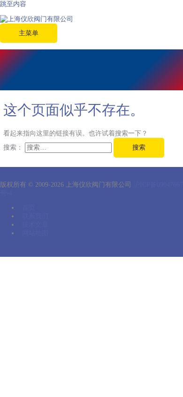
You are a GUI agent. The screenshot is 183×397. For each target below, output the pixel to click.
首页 (28, 207)
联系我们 (35, 216)
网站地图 (35, 233)
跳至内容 (13, 4)
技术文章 (35, 224)
